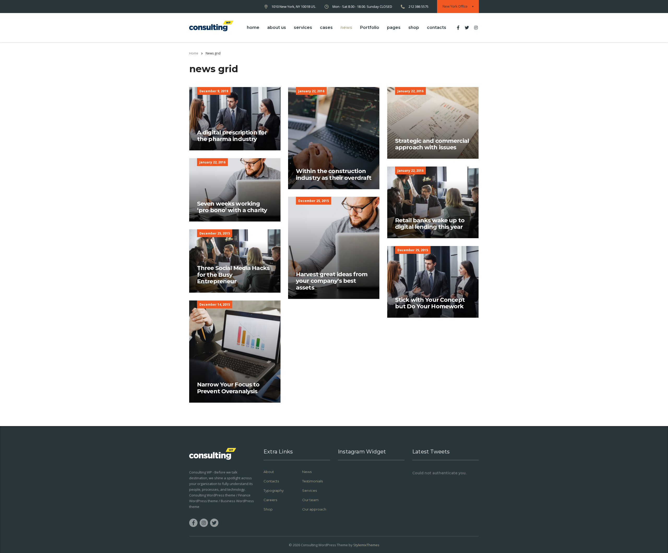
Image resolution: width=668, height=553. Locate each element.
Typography (274, 490)
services (303, 27)
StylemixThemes (366, 545)
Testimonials (312, 481)
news (346, 27)
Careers (270, 500)
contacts (436, 27)
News (307, 472)
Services (309, 490)
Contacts (271, 481)
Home (193, 53)
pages (394, 27)
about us (276, 27)
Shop (268, 509)
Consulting (309, 545)
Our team (310, 500)
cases (326, 27)
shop (413, 27)
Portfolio (369, 27)
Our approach (314, 509)
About (269, 472)
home (253, 27)
